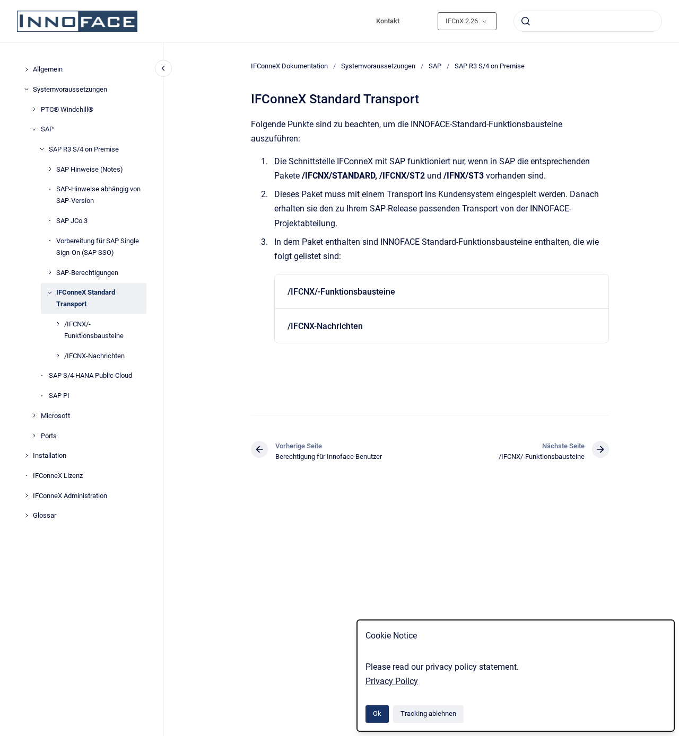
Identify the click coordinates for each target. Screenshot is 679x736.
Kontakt (387, 21)
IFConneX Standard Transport (85, 298)
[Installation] (26, 455)
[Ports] (34, 435)
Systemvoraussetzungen (70, 89)
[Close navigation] (163, 68)
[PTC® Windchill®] (34, 109)
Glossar (44, 515)
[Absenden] (525, 21)
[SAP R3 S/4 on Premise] (42, 149)
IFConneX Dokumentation (289, 66)
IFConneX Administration (70, 495)
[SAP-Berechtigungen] (50, 272)
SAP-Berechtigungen (87, 272)
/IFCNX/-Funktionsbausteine (94, 330)
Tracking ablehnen (428, 713)
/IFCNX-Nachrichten (94, 355)
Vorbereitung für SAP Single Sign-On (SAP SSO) (97, 246)
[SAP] (34, 129)
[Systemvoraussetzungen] (26, 89)
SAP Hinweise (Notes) (89, 169)
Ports (49, 435)
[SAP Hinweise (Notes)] (50, 169)
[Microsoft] (34, 415)
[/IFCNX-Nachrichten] (58, 355)
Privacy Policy (391, 681)
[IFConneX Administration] (26, 495)
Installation (49, 455)
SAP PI (59, 396)
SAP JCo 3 (72, 221)
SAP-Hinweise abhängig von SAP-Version (98, 195)
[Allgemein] (26, 69)
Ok (377, 713)
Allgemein (48, 69)
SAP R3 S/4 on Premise (84, 149)
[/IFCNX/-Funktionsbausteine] (58, 324)
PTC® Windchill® (67, 109)
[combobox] (587, 21)
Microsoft (55, 415)
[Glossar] (26, 515)
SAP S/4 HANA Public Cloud (90, 375)
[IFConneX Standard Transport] (50, 292)
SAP (47, 129)
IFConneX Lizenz (58, 476)
